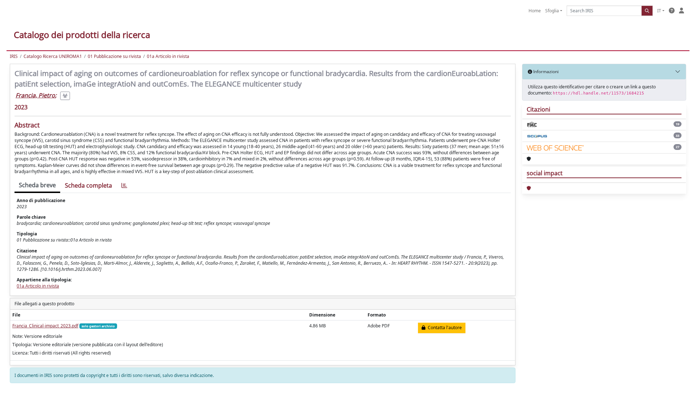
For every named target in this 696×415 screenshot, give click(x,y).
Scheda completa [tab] (88, 185)
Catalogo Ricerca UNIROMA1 (53, 56)
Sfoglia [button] (552, 11)
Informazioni (545, 71)
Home (535, 11)
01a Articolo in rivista (168, 56)
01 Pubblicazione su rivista (114, 56)
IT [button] (659, 11)
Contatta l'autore (444, 327)
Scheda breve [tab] (37, 185)
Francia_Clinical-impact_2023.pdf (45, 326)
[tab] (124, 185)
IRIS (14, 56)
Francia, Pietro (35, 95)
